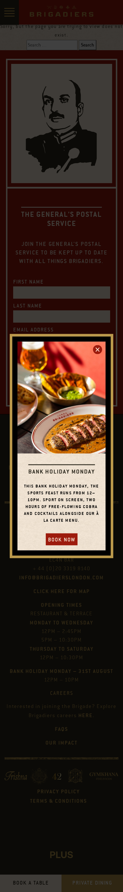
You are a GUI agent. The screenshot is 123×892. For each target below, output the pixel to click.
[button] (97, 349)
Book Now (61, 540)
